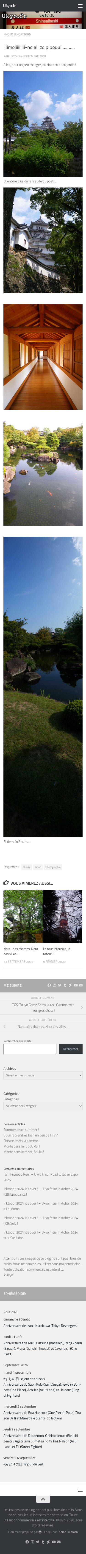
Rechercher (70, 1049)
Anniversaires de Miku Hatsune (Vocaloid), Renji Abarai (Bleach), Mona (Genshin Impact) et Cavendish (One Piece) (42, 1348)
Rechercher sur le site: (17, 1041)
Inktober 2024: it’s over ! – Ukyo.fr (27, 1189)
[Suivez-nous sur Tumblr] (65, 985)
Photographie (53, 867)
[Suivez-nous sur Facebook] (49, 985)
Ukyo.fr (9, 5)
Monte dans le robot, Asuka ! (23, 1152)
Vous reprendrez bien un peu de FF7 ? (30, 1135)
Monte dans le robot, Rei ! (21, 1146)
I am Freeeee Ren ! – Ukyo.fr (23, 1174)
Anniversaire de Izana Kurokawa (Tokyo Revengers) (40, 1326)
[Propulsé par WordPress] (40, 1532)
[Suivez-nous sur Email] (81, 985)
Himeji (27, 867)
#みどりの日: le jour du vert (23, 1464)
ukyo (13, 56)
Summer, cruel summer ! (21, 1130)
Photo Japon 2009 (17, 34)
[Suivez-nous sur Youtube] (75, 985)
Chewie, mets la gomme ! (21, 1141)
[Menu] (80, 6)
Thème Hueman (67, 1532)
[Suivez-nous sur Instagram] (54, 985)
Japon (38, 867)
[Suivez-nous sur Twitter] (59, 985)
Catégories (11, 1099)
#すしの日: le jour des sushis (24, 1379)
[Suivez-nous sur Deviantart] (70, 985)
